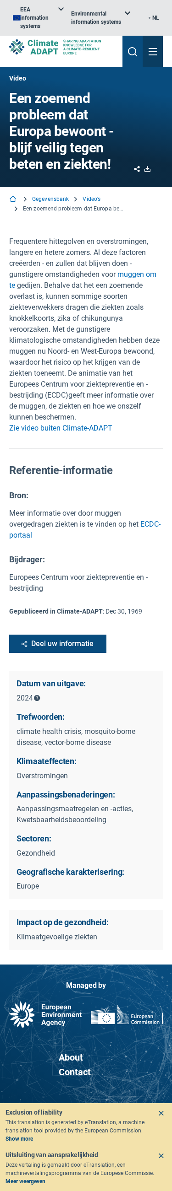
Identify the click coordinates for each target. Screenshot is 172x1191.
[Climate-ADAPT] (62, 46)
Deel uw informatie (62, 643)
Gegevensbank (50, 199)
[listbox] (38, 18)
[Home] (13, 200)
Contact (75, 1072)
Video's (91, 199)
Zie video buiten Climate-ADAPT (60, 428)
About (71, 1057)
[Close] (160, 1113)
